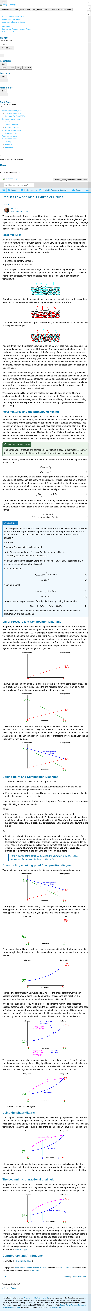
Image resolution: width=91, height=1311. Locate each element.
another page (20, 1249)
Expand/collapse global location (87, 189)
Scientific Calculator (12, 127)
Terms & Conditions (78, 1305)
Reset (4, 64)
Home (13, 190)
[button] (8, 144)
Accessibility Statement (11, 1307)
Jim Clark (14, 209)
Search (6, 185)
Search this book (6, 40)
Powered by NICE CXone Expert (36, 1298)
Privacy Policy (65, 1305)
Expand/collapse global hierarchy (5, 190)
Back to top (6, 1277)
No (15, 1288)
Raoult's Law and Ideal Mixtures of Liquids (31, 1268)
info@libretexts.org (54, 1307)
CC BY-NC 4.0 (67, 1268)
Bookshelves (29, 190)
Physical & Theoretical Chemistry (55, 190)
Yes (7, 1288)
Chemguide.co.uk (24, 1261)
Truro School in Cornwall (20, 211)
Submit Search (7, 48)
